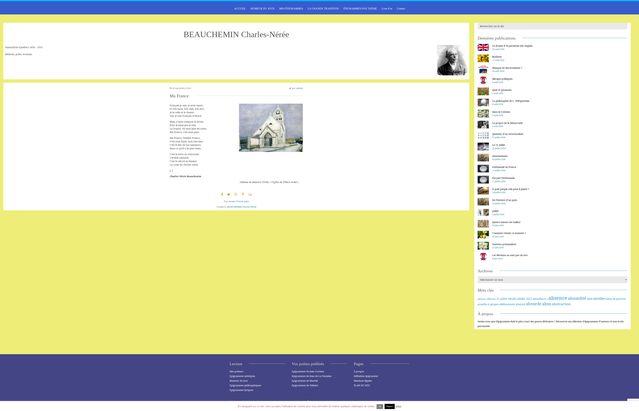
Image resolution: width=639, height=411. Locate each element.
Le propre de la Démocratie (507, 123)
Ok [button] (380, 407)
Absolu (512, 299)
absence (557, 298)
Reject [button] (390, 406)
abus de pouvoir (616, 299)
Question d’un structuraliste (507, 134)
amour (232, 201)
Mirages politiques (502, 78)
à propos (493, 304)
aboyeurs (482, 299)
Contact (401, 8)
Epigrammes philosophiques (245, 385)
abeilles (599, 298)
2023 (529, 299)
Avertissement (500, 156)
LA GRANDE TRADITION (323, 8)
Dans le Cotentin (501, 111)
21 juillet (501, 299)
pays (246, 201)
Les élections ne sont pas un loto (510, 255)
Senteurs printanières (504, 244)
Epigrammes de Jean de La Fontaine (311, 376)
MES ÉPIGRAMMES (291, 8)
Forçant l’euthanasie (503, 178)
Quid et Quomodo (502, 89)
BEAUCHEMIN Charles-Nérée (241, 206)
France (239, 201)
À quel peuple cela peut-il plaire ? (510, 189)
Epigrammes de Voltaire (305, 385)
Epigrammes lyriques (241, 390)
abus (546, 303)
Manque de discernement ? (507, 67)
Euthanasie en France (504, 167)
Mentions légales (363, 380)
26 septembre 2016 (181, 88)
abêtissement (507, 304)
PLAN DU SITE (362, 385)
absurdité (577, 298)
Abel (589, 299)
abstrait (520, 304)
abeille (521, 299)
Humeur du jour (239, 380)
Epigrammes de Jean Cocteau (308, 371)
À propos (359, 371)
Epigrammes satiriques (242, 376)
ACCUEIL (240, 8)
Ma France (179, 95)
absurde (533, 303)
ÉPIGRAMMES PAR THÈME (360, 8)
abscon (491, 299)
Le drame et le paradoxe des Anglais (512, 45)
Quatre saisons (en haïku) (506, 222)
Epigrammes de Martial (305, 380)
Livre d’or (387, 8)
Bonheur (497, 56)
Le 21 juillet (498, 144)
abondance (539, 299)
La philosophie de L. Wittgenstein (510, 100)
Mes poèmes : (237, 371)
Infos (398, 406)
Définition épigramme (366, 376)
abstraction (561, 304)
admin (299, 88)
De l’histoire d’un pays (504, 200)
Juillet (495, 211)
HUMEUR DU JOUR (263, 8)
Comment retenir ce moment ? (509, 233)
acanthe (482, 304)
